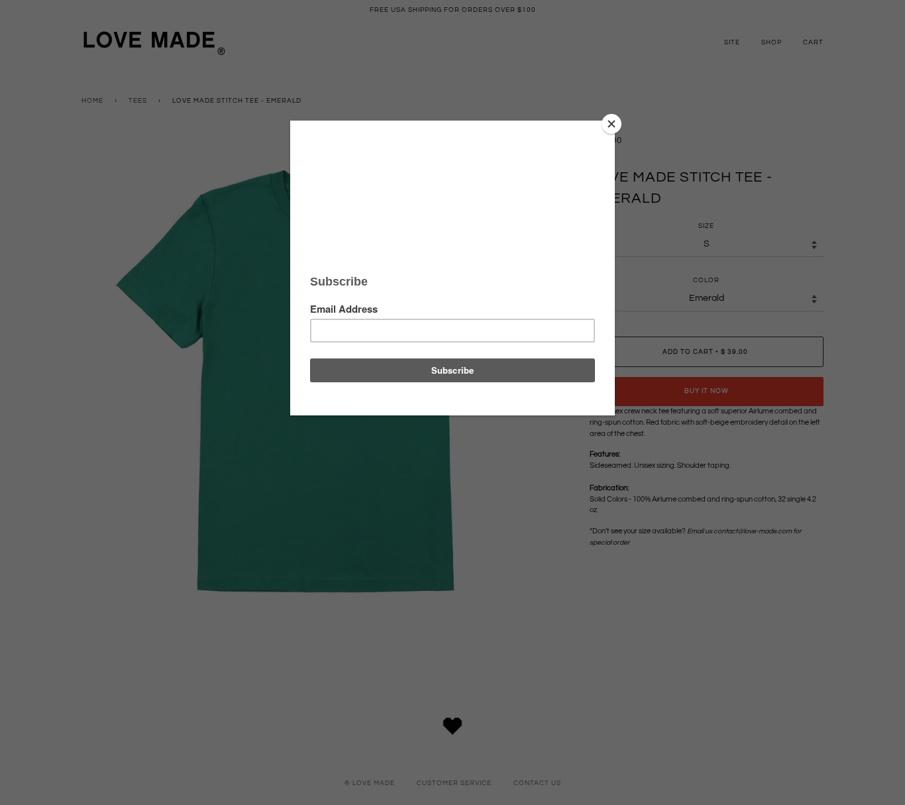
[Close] (611, 124)
